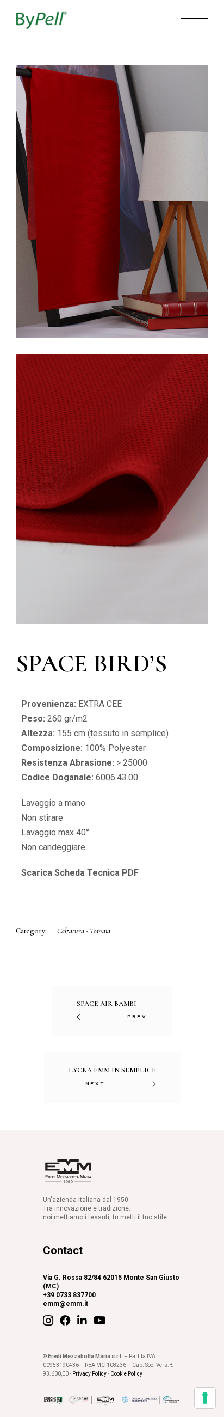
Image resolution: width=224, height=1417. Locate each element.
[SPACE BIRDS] (112, 201)
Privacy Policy (89, 1374)
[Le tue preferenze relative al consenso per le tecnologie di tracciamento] (205, 1398)
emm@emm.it (65, 1304)
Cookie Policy (126, 1374)
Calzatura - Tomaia (83, 931)
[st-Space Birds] (112, 489)
